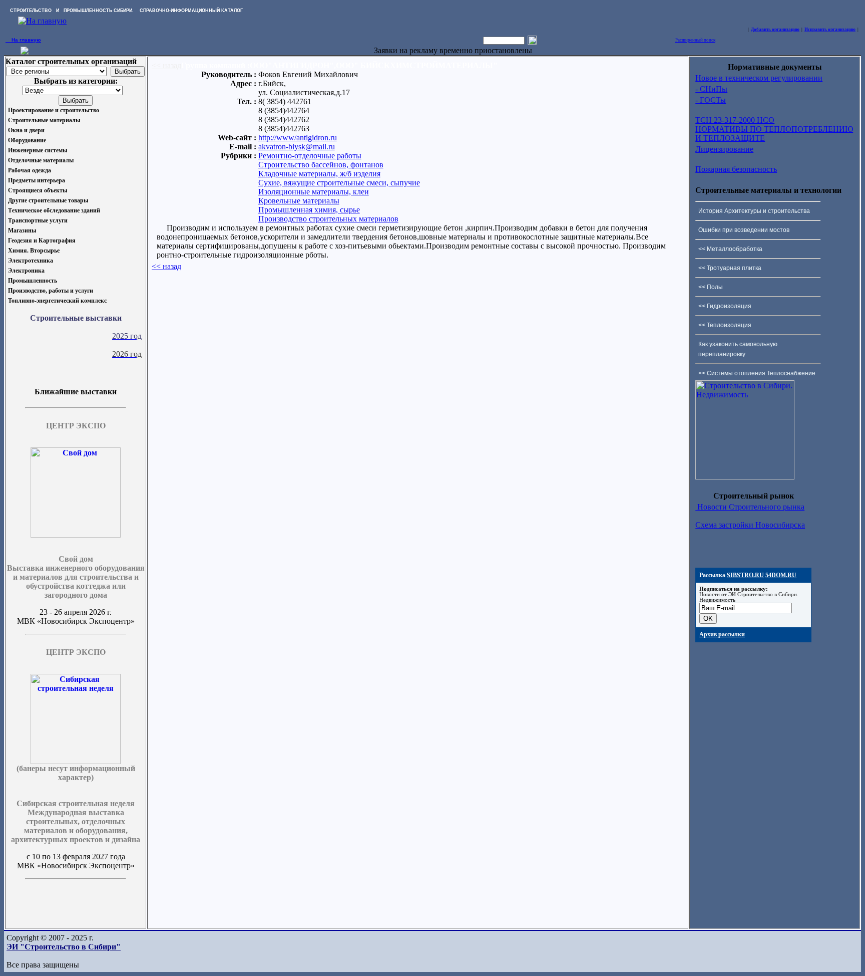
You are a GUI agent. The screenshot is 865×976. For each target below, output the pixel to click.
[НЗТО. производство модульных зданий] (25, 52)
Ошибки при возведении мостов (743, 229)
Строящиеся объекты (37, 190)
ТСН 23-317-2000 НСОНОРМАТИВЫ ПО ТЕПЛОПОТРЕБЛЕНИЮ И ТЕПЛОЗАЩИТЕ (774, 129)
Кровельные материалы (298, 200)
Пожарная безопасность (736, 169)
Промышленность (32, 280)
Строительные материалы (44, 120)
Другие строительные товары (48, 200)
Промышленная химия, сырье (309, 209)
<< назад (166, 65)
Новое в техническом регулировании (758, 78)
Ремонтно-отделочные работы (309, 155)
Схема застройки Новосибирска (750, 525)
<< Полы (710, 287)
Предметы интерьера (36, 180)
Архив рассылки (722, 634)
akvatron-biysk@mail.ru (296, 146)
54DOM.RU (780, 575)
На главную (23, 40)
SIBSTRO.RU (745, 575)
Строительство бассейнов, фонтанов (320, 164)
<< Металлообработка (730, 249)
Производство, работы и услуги (50, 290)
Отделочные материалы (41, 160)
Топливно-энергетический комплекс (57, 300)
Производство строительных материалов (328, 218)
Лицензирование (724, 149)
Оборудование (27, 140)
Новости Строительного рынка (749, 507)
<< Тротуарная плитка (729, 268)
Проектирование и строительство (53, 110)
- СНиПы (711, 89)
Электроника (26, 270)
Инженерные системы (37, 150)
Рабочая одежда (29, 170)
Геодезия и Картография (42, 240)
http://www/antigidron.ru (297, 137)
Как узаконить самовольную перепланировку (737, 349)
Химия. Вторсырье (34, 250)
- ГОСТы (710, 100)
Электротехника (30, 260)
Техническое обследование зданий (54, 210)
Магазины (22, 230)
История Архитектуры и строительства (754, 210)
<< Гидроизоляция (724, 306)
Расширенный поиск (695, 40)
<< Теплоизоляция (724, 325)
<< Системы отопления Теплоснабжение (756, 373)
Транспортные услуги (38, 220)
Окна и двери (26, 130)
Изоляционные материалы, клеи (313, 191)
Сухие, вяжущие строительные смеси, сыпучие (339, 182)
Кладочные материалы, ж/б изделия (319, 173)
